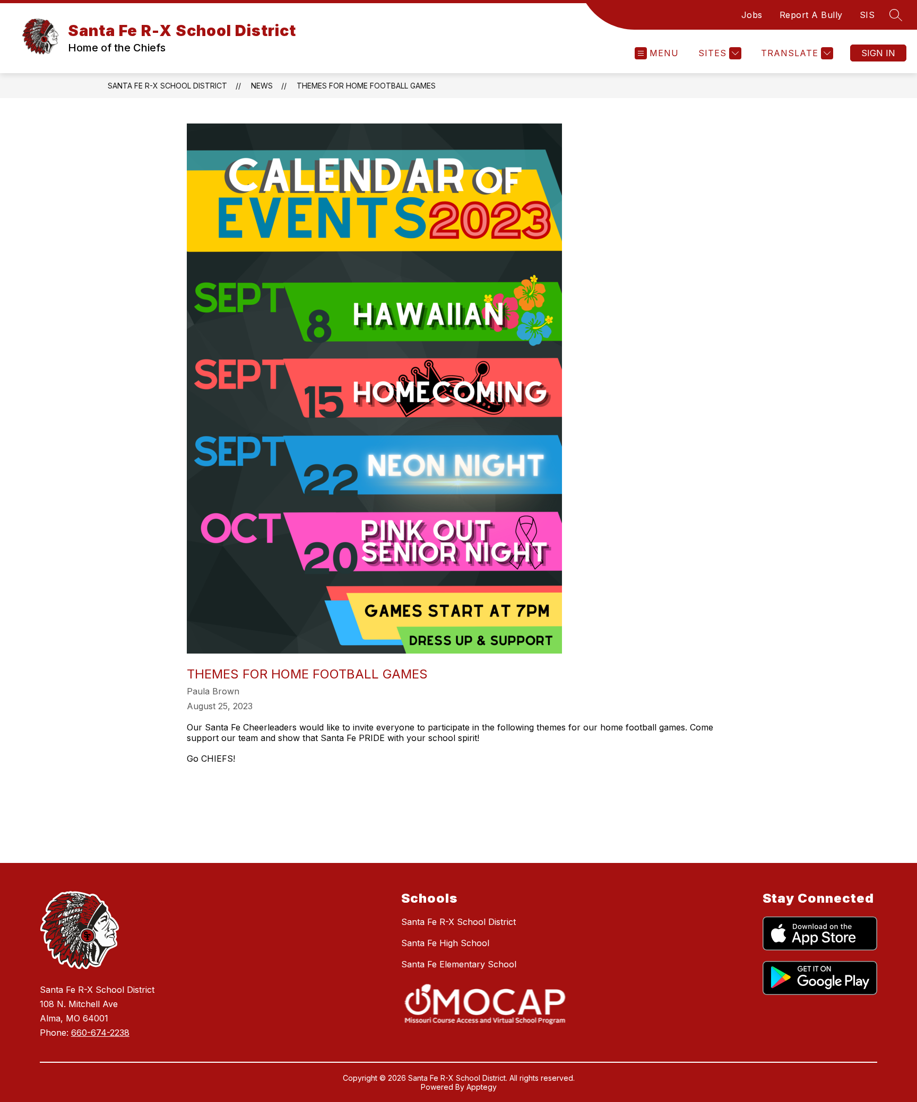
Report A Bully (811, 15)
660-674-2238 (100, 1032)
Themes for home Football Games (366, 85)
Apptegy (481, 1086)
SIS (867, 15)
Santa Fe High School (445, 943)
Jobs (752, 15)
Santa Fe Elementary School (458, 964)
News (262, 85)
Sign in (878, 53)
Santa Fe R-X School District (167, 85)
